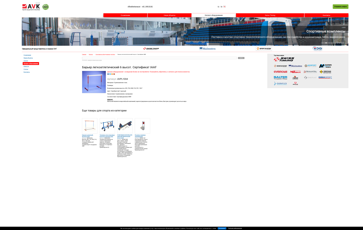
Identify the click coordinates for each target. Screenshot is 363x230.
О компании (125, 15)
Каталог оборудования (214, 15)
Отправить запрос (340, 6)
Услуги (26, 60)
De (221, 6)
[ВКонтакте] (108, 74)
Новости (26, 66)
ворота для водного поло (95, 60)
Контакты (326, 15)
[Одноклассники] (112, 74)
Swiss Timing (270, 15)
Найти (241, 58)
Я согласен (222, 228)
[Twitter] (110, 74)
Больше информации (235, 228)
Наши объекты (169, 15)
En (218, 6)
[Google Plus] (114, 74)
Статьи (26, 69)
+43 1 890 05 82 (147, 6)
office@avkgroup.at (134, 6)
